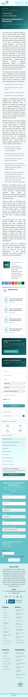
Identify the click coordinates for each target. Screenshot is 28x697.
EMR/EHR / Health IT (6, 451)
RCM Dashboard (20, 642)
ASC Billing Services (18, 671)
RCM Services (19, 626)
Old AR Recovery (20, 640)
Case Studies (6, 661)
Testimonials (6, 617)
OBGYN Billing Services (19, 660)
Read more (22, 556)
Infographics (6, 668)
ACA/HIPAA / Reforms (7, 439)
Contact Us (6, 614)
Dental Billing (5, 448)
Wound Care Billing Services (20, 675)
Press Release (6, 658)
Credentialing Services (19, 618)
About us (5, 612)
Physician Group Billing (20, 633)
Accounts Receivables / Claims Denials (10, 442)
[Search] (23, 416)
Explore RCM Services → (14, 474)
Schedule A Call (14, 405)
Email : (14, 591)
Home (3, 8)
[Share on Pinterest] (13, 283)
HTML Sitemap (7, 643)
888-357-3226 (20, 3)
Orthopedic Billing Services (20, 664)
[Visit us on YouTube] (21, 596)
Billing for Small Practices (20, 637)
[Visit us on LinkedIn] (17, 596)
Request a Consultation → (11, 351)
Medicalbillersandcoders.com (10, 219)
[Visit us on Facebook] (6, 596)
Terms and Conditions (6, 632)
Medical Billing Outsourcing (19, 630)
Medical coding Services (20, 614)
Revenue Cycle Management (8, 464)
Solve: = (6, 399)
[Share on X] (23, 283)
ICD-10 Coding (5, 454)
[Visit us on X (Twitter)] (13, 596)
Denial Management (19, 624)
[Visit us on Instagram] (9, 596)
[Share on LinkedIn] (6, 283)
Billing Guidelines (7, 663)
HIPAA (4, 626)
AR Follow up (19, 620)
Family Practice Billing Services (20, 653)
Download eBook (7, 641)
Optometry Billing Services (20, 667)
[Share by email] (9, 283)
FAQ (4, 620)
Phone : (14, 593)
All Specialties (19, 677)
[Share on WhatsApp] (19, 283)
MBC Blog (5, 666)
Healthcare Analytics (6, 623)
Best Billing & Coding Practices (9, 445)
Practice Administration (7, 461)
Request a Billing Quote (7, 635)
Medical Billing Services (19, 610)
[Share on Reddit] (16, 283)
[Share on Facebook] (3, 283)
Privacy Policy (6, 628)
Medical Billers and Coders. (16, 693)
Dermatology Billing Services (21, 657)
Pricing (5, 638)
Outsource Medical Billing (7, 458)
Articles (7, 8)
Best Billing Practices (6, 653)
